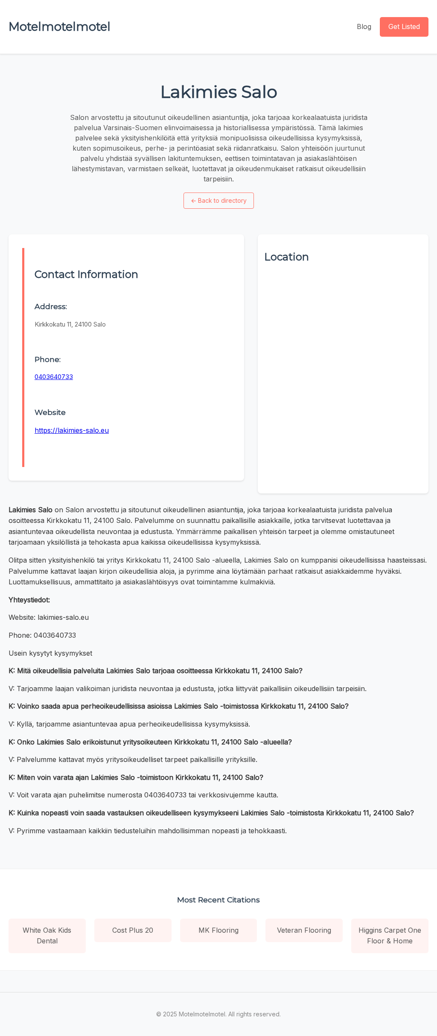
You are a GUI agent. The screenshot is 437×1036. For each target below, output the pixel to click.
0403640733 (54, 377)
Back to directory (219, 200)
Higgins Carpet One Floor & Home (389, 936)
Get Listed (404, 26)
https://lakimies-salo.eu (72, 430)
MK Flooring (218, 930)
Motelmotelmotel (60, 26)
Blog (364, 26)
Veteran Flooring (304, 930)
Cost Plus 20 (132, 930)
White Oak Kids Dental (47, 936)
